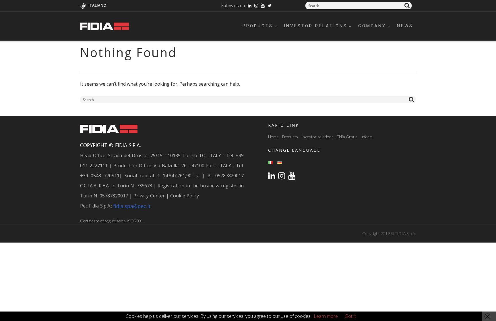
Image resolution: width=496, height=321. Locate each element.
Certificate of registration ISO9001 (111, 220)
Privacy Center (149, 196)
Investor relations (315, 25)
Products (258, 25)
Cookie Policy (184, 196)
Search (408, 5)
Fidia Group (347, 136)
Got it (350, 316)
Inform (367, 136)
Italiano (97, 5)
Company (372, 25)
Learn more (326, 316)
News (405, 25)
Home (273, 136)
